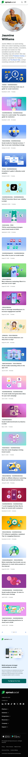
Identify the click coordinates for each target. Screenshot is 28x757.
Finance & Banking (6, 140)
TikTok (11, 225)
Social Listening (5, 225)
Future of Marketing (13, 335)
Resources (5, 719)
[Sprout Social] (9, 2)
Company (4, 723)
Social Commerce (5, 447)
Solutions (4, 712)
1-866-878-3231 (6, 697)
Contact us (4, 700)
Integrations (5, 716)
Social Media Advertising (17, 475)
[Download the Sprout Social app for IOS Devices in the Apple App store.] (6, 736)
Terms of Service (9, 746)
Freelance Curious (19, 56)
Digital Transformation (7, 363)
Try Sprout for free (14, 681)
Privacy (3, 746)
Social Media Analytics (12, 84)
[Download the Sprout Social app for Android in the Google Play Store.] (15, 736)
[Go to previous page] (3, 632)
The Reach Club (15, 60)
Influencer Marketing (6, 279)
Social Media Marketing (7, 112)
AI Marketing (5, 335)
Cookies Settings (14, 750)
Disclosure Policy (5, 750)
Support (4, 727)
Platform (4, 709)
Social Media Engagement (7, 253)
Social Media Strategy (17, 112)
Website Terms (17, 746)
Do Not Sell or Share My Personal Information (11, 753)
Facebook (4, 84)
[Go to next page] (25, 632)
